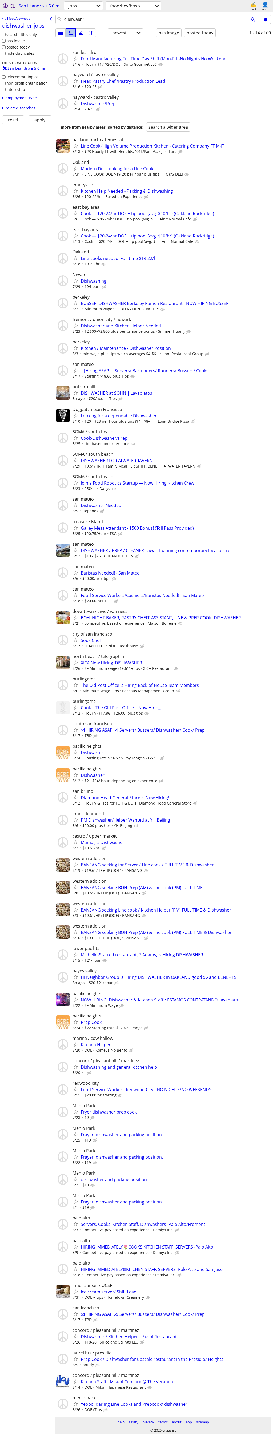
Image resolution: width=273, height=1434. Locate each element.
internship (15, 89)
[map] (91, 32)
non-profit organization (27, 83)
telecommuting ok (22, 76)
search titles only (21, 34)
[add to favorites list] (76, 58)
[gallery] (81, 32)
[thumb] (71, 32)
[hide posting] (161, 64)
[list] (60, 32)
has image (15, 40)
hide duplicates (20, 53)
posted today (18, 47)
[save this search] (266, 19)
